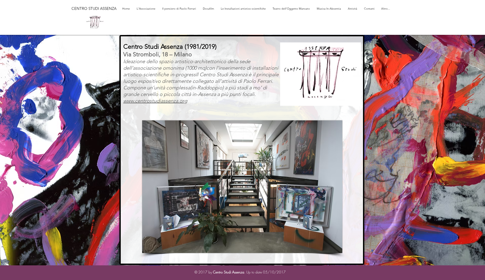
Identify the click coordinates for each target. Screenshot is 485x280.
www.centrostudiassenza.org (155, 101)
